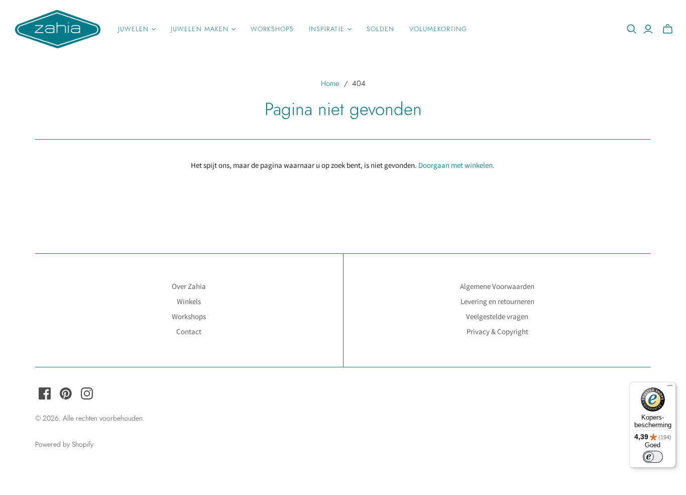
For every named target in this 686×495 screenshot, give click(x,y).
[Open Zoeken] (632, 29)
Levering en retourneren (497, 301)
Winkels (189, 301)
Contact (188, 331)
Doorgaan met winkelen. (456, 165)
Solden (380, 29)
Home (330, 83)
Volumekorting (438, 29)
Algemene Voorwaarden (497, 286)
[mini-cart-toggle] (667, 29)
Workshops (272, 29)
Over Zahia (189, 286)
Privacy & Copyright (497, 331)
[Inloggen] (648, 29)
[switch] (653, 457)
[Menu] (670, 388)
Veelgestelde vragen (497, 316)
